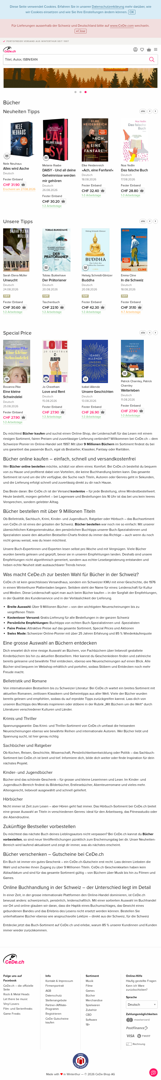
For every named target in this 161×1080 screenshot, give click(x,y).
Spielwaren (93, 1005)
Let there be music (15, 999)
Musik (89, 981)
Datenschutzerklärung (108, 7)
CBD (89, 1015)
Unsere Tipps (18, 222)
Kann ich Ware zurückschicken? (136, 987)
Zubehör (91, 1010)
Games (90, 991)
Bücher (90, 995)
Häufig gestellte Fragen (141, 981)
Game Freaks (12, 1014)
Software (91, 1020)
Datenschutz (53, 995)
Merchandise (94, 1000)
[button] (75, 92)
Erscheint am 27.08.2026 (19, 189)
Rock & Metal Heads (16, 994)
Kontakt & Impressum (59, 981)
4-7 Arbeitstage (131, 312)
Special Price (17, 333)
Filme (89, 986)
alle (143, 111)
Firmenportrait (54, 986)
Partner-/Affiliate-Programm (56, 1007)
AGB (48, 991)
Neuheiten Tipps (21, 112)
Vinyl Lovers (11, 1004)
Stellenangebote (56, 1000)
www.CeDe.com (122, 26)
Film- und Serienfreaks (17, 1008)
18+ (88, 1024)
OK (132, 12)
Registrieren (53, 1014)
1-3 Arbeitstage (52, 206)
